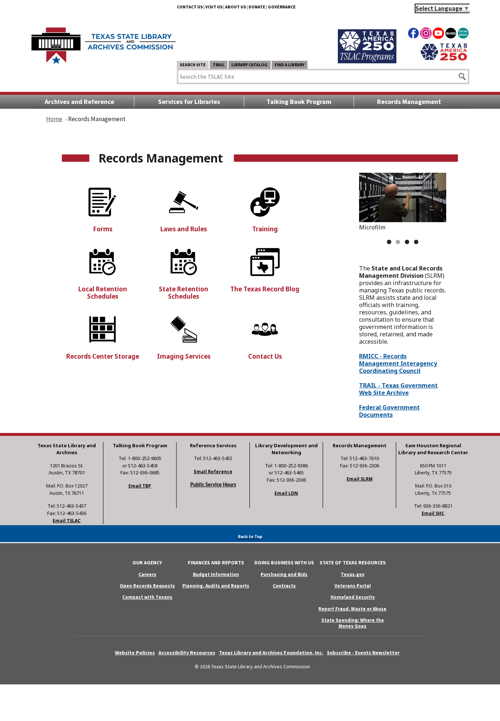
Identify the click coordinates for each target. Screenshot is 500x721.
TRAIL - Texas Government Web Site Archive (398, 389)
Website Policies (135, 652)
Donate (257, 7)
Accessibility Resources (186, 652)
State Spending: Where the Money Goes (352, 623)
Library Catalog (249, 64)
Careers (147, 574)
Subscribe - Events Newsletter (363, 652)
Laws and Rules (183, 229)
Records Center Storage (102, 356)
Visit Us (214, 7)
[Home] (103, 42)
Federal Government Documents (389, 411)
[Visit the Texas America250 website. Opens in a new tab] (444, 60)
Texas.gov (353, 574)
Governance (282, 7)
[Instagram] (426, 34)
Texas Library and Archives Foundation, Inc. (271, 652)
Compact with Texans (147, 597)
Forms (102, 229)
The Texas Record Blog (264, 289)
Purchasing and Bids (284, 574)
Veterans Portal (353, 586)
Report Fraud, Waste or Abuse (352, 609)
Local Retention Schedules (102, 292)
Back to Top (250, 536)
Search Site (193, 64)
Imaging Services (183, 356)
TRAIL (218, 64)
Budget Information (216, 574)
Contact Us (190, 7)
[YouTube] (438, 34)
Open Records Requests (147, 586)
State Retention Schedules (183, 292)
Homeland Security (353, 597)
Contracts (284, 586)
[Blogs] (450, 34)
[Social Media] (463, 34)
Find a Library (290, 64)
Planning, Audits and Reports (215, 586)
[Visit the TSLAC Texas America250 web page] (367, 61)
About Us (235, 7)
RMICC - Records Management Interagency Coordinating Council (398, 363)
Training (265, 229)
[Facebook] (413, 34)
